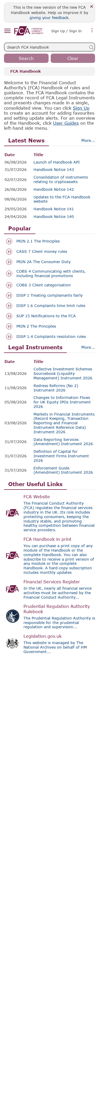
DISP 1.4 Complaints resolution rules (51, 336)
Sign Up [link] (81, 107)
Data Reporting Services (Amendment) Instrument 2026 (63, 441)
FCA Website (36, 496)
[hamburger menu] (7, 31)
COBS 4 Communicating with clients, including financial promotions (51, 273)
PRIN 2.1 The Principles (38, 241)
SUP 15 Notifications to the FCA (46, 316)
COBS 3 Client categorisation (43, 285)
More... (88, 140)
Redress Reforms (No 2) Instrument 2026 (56, 388)
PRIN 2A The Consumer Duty (43, 262)
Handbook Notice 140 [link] (54, 217)
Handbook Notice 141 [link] (54, 209)
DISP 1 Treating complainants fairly (49, 295)
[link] (28, 30)
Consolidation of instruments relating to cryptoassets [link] (61, 179)
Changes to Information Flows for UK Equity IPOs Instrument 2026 (62, 402)
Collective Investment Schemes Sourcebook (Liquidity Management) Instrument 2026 (63, 373)
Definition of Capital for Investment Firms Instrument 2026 (61, 456)
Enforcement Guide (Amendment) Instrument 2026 (63, 470)
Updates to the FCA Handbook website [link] (62, 199)
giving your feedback (49, 17)
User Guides (66, 122)
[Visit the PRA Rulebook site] (12, 616)
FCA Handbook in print (47, 539)
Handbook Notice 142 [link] (54, 189)
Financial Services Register (51, 581)
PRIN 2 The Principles (36, 326)
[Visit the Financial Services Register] (12, 589)
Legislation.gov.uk (42, 636)
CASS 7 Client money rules (41, 251)
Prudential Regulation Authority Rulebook (56, 609)
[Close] (91, 6)
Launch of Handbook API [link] (57, 162)
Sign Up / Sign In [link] (66, 31)
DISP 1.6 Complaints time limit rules (50, 306)
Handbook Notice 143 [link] (54, 169)
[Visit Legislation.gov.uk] (12, 643)
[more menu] (92, 30)
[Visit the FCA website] (12, 512)
